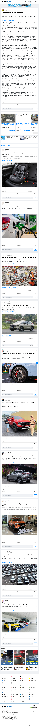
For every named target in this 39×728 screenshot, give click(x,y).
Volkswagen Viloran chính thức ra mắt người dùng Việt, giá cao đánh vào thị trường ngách (7, 667)
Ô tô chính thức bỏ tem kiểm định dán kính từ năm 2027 (15, 305)
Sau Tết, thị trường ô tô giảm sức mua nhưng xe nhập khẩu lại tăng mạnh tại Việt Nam (19, 555)
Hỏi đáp (3, 160)
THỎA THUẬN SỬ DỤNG (13, 725)
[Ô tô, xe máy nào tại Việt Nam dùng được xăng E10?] (19, 226)
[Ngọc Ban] (3, 501)
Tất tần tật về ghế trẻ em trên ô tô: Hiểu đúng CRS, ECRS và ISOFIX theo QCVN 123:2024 (18, 153)
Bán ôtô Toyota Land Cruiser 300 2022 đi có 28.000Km (8, 124)
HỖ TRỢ (28, 725)
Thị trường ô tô (9, 160)
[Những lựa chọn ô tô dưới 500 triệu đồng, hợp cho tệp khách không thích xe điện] (19, 525)
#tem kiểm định (8, 335)
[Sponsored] (1, 135)
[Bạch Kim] (3, 601)
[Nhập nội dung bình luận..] (16, 108)
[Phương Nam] (3, 350)
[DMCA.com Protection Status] (33, 707)
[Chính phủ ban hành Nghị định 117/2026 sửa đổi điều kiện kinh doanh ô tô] (19, 276)
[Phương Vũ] (3, 150)
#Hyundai (14, 384)
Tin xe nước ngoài (11, 20)
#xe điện (13, 536)
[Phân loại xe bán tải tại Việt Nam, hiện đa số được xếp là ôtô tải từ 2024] (19, 423)
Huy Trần (8, 254)
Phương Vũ (7, 149)
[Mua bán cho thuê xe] (28, 1)
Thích (4, 104)
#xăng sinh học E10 (13, 239)
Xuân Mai (6, 399)
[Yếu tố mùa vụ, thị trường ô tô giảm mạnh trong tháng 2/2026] (19, 622)
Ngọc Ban (7, 500)
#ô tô (9, 287)
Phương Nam (7, 349)
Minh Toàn (7, 9)
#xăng (7, 239)
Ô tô (3, 212)
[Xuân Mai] (3, 400)
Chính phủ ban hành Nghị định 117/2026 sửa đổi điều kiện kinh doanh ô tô (19, 257)
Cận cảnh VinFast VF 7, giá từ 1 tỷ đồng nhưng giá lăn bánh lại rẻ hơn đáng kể (19, 667)
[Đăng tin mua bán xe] (37, 363)
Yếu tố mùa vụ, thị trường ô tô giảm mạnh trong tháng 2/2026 (16, 604)
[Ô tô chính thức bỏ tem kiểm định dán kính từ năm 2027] (19, 324)
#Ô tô (3, 335)
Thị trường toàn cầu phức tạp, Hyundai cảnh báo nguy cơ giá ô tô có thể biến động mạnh (18, 354)
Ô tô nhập (4, 562)
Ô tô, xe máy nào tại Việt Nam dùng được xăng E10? (14, 206)
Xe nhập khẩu (10, 562)
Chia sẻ (35, 105)
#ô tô (3, 239)
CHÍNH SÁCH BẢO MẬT (22, 725)
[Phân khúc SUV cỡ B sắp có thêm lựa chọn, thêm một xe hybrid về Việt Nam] (19, 474)
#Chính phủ (4, 287)
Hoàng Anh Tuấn (8, 452)
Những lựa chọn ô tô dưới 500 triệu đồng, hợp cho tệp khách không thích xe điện (19, 504)
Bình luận (19, 105)
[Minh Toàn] (3, 10)
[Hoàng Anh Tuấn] (3, 453)
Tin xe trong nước (5, 311)
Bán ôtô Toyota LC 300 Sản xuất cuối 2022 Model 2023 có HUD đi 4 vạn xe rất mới (22, 124)
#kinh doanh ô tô (14, 287)
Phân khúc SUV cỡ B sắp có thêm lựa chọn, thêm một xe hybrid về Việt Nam (19, 456)
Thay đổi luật (9, 408)
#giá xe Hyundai (5, 384)
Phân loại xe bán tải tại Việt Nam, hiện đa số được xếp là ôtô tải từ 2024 (18, 402)
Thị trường (4, 20)
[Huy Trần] (4, 255)
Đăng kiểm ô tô (12, 311)
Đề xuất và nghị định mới (12, 263)
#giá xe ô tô (4, 536)
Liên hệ (36, 133)
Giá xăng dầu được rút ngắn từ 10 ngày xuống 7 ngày (31, 667)
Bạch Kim (6, 600)
